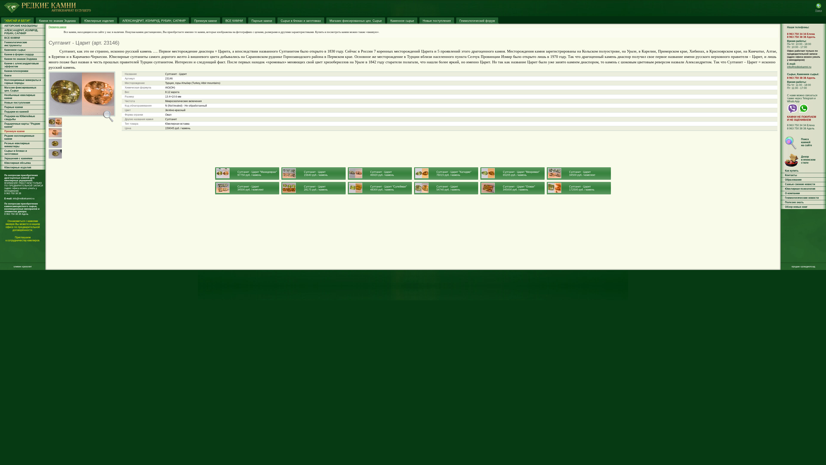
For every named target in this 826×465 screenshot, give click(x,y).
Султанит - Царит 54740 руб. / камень (448, 188)
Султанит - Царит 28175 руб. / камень (316, 188)
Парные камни (13, 107)
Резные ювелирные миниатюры (17, 145)
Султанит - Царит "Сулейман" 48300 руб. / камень (388, 188)
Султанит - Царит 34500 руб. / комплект (582, 173)
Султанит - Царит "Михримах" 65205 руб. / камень (521, 173)
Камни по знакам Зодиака (20, 58)
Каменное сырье (15, 49)
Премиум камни (14, 131)
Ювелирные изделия (17, 167)
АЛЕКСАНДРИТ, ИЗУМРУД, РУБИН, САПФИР (21, 32)
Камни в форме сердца (19, 54)
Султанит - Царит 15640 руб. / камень (316, 173)
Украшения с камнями (18, 158)
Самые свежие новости (800, 184)
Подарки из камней (16, 111)
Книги (7, 75)
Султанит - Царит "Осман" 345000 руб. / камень (519, 188)
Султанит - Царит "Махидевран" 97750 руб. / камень (257, 173)
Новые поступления (17, 102)
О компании (792, 193)
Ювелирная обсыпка (17, 162)
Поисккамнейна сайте (806, 142)
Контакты (791, 175)
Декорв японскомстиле (808, 159)
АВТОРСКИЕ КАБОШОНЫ (20, 25)
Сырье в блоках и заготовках (15, 152)
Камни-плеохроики (16, 71)
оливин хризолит (23, 266)
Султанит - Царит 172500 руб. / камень (581, 188)
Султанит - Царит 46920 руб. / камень (382, 173)
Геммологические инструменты (15, 44)
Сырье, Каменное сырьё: (803, 74)
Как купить (791, 170)
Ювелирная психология (800, 188)
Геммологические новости (802, 197)
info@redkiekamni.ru (23, 198)
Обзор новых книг (796, 206)
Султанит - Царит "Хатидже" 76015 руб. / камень (453, 173)
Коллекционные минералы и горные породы (22, 82)
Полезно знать (794, 202)
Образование (793, 179)
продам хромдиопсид (803, 266)
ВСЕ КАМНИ (12, 37)
